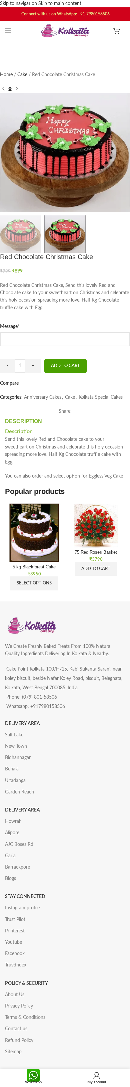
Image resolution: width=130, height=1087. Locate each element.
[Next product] (16, 88)
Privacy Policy (19, 1006)
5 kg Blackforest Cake (34, 567)
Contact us (16, 1029)
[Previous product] (3, 88)
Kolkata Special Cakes (101, 397)
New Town (16, 746)
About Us (14, 994)
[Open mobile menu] (8, 30)
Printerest (15, 931)
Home (7, 74)
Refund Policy (19, 1040)
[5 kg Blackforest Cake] (34, 533)
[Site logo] (65, 30)
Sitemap (13, 1052)
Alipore (12, 833)
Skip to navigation (19, 3)
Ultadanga (15, 780)
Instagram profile (22, 908)
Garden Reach (19, 792)
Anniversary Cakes (42, 397)
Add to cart (65, 366)
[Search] (65, 49)
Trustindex (15, 965)
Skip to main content (59, 3)
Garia (10, 856)
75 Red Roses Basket (96, 552)
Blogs (10, 878)
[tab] (23, 421)
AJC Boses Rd (19, 844)
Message (19, 326)
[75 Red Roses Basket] (96, 526)
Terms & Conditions (25, 1017)
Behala (12, 769)
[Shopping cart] (119, 30)
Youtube (13, 942)
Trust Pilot (15, 919)
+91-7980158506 (94, 14)
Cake (23, 74)
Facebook (15, 953)
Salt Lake (14, 735)
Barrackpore (17, 867)
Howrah (13, 821)
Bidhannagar (18, 757)
